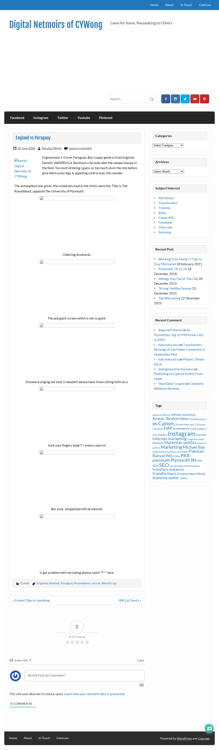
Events (25, 583)
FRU (155, 435)
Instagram (40, 118)
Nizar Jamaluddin (179, 451)
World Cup (109, 583)
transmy (160, 477)
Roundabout (82, 583)
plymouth (161, 460)
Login (140, 660)
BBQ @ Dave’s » (130, 600)
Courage (203, 738)
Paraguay (67, 583)
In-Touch (186, 5)
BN (155, 424)
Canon (166, 423)
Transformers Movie (191, 474)
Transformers (168, 203)
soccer (96, 583)
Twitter (63, 118)
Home (154, 5)
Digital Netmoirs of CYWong (55, 24)
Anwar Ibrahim (166, 418)
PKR (185, 455)
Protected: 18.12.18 (172, 269)
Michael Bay (194, 447)
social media (176, 465)
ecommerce (181, 428)
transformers (164, 473)
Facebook (17, 118)
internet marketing (169, 438)
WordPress (184, 738)
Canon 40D (166, 218)
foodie (193, 428)
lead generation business (175, 369)
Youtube (83, 118)
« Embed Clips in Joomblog (31, 600)
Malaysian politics (180, 442)
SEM (155, 465)
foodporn (202, 428)
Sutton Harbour (192, 465)
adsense (156, 414)
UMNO (183, 478)
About (169, 5)
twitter (173, 478)
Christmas (200, 424)
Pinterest (105, 118)
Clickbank (157, 428)
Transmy (164, 208)
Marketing (171, 447)
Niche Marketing (161, 451)
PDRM (176, 456)
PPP (199, 460)
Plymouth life (184, 460)
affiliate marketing (183, 414)
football (54, 583)
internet (201, 435)
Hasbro (162, 435)
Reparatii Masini (170, 330)
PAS (169, 455)
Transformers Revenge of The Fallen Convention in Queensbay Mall (179, 349)
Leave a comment (80, 148)
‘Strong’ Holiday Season (174, 288)
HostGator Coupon (171, 383)
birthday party (198, 419)
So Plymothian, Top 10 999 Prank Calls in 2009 (179, 335)
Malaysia (158, 443)
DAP (168, 428)
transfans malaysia (168, 469)
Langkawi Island (195, 439)
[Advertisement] (109, 62)
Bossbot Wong (51, 148)
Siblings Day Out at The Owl (178, 279)
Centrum (205, 5)
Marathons (166, 198)
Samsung (164, 232)
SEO (164, 465)
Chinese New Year (184, 424)
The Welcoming (169, 298)
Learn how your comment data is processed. (94, 694)
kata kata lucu (168, 345)
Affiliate (166, 414)
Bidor (162, 213)
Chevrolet (165, 227)
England (42, 583)
